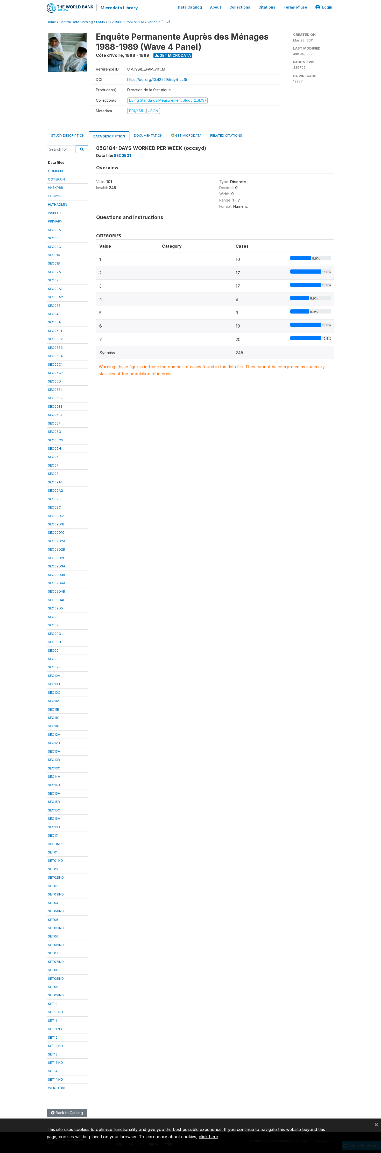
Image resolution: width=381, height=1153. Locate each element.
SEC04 (53, 314)
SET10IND (55, 1012)
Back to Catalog (69, 1112)
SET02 (53, 869)
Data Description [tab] (109, 136)
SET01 (53, 852)
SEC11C (54, 718)
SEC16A (54, 818)
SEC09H (54, 642)
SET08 (53, 970)
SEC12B (54, 743)
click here (208, 1136)
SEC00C (54, 247)
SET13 (53, 1054)
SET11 (52, 1020)
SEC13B (54, 760)
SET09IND (56, 995)
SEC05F (54, 423)
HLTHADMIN (57, 204)
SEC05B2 (55, 339)
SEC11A (53, 701)
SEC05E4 (55, 415)
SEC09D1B (56, 524)
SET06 (53, 936)
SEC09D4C (57, 600)
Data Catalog (190, 7)
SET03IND (56, 894)
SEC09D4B (56, 591)
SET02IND (56, 877)
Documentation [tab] (148, 135)
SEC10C (54, 692)
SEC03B (54, 305)
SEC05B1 (55, 331)
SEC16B (54, 827)
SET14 (53, 1071)
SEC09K (54, 667)
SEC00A (54, 230)
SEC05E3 (55, 406)
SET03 (53, 886)
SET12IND (55, 1046)
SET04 (53, 903)
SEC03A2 (55, 297)
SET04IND (56, 911)
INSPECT (55, 213)
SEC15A (54, 793)
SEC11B (53, 709)
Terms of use (295, 7)
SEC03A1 (55, 289)
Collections (239, 7)
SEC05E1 (55, 389)
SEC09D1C (56, 532)
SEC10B (54, 684)
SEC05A (54, 322)
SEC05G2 (55, 440)
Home (51, 22)
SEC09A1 (55, 482)
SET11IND (55, 1029)
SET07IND (56, 962)
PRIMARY (55, 221)
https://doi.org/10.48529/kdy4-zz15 (157, 79)
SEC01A (54, 255)
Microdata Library (119, 7)
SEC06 (53, 457)
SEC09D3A (56, 566)
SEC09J (54, 659)
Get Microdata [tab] (187, 135)
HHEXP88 (55, 187)
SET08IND (56, 978)
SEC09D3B (56, 575)
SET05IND (56, 928)
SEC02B (54, 280)
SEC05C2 (55, 373)
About (215, 7)
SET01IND (55, 860)
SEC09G (54, 633)
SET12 (53, 1037)
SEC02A (54, 272)
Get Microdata (175, 55)
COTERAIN (56, 179)
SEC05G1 (55, 431)
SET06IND (56, 945)
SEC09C (54, 507)
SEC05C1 (55, 364)
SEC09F (54, 625)
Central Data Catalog (76, 22)
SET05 (53, 920)
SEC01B (54, 263)
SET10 (53, 1004)
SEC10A (54, 675)
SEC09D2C (57, 558)
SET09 (53, 987)
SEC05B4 (55, 356)
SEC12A (54, 734)
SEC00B (54, 238)
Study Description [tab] (67, 135)
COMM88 (55, 171)
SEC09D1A (56, 516)
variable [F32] (158, 22)
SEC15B (54, 802)
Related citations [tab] (226, 135)
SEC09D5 (55, 608)
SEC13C (54, 768)
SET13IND (55, 1062)
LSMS (100, 22)
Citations (266, 7)
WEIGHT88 (56, 1088)
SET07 (53, 953)
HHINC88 (55, 196)
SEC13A (54, 751)
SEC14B (54, 785)
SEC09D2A (56, 541)
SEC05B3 (55, 347)
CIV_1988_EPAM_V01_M (126, 22)
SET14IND (55, 1079)
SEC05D (54, 381)
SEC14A (54, 776)
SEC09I (53, 650)
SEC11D (53, 726)
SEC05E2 (55, 398)
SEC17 (53, 835)
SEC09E (54, 617)
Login (327, 7)
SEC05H (54, 448)
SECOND (55, 844)
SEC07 (53, 465)
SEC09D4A (56, 583)
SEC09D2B (56, 549)
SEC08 (53, 473)
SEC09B (54, 499)
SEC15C (54, 810)
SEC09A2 (55, 490)
